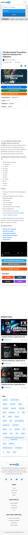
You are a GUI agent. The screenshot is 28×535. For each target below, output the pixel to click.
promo (4, 429)
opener (4, 421)
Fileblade (20, 281)
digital (20, 404)
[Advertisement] (14, 36)
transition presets (7, 448)
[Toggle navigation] (25, 2)
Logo (16, 19)
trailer (4, 443)
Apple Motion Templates (9, 233)
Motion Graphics (7, 237)
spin (11, 433)
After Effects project (8, 231)
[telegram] (21, 479)
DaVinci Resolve (14, 525)
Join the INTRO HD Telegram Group (15, 260)
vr (3, 452)
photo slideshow (19, 421)
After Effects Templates (14, 520)
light (23, 412)
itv (18, 412)
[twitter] (11, 479)
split (17, 433)
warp (8, 452)
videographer (18, 448)
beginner (5, 400)
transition (11, 443)
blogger (5, 404)
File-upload (8, 277)
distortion (5, 408)
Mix (4, 416)
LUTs (14, 510)
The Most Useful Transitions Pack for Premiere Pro (14, 438)
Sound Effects (6, 239)
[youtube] (16, 479)
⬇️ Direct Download (14, 269)
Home (14, 488)
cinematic (12, 404)
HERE (17, 213)
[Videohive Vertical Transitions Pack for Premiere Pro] (14, 327)
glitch (4, 412)
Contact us (14, 492)
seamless (16, 429)
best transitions (15, 400)
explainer (13, 408)
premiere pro (6, 425)
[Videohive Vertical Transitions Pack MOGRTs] (14, 375)
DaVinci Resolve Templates (10, 235)
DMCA (14, 495)
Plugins (12, 19)
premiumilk (16, 425)
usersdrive (7, 281)
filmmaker (21, 408)
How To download (15, 264)
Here (12, 209)
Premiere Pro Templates (10, 60)
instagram (11, 412)
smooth (5, 433)
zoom (14, 452)
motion (17, 416)
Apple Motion (14, 522)
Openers (21, 19)
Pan (11, 421)
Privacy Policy (14, 490)
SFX (24, 429)
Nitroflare (20, 277)
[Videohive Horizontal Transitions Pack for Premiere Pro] (14, 351)
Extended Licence (12, 215)
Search (14, 14)
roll (10, 429)
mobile (10, 416)
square (23, 433)
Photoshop (14, 505)
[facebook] (6, 479)
